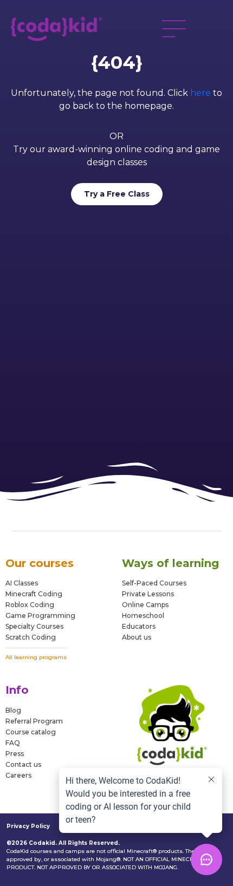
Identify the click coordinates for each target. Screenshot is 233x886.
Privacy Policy (28, 826)
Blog (13, 710)
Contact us (23, 764)
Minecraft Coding (33, 594)
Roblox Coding (29, 605)
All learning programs (36, 657)
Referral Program (34, 721)
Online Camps (145, 605)
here (200, 93)
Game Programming (40, 615)
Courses (49, 626)
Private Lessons (148, 594)
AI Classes (21, 583)
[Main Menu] (174, 29)
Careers (18, 775)
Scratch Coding (30, 637)
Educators (139, 626)
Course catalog (30, 732)
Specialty (20, 626)
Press (14, 754)
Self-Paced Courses (154, 583)
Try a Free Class (117, 194)
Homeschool (143, 615)
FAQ (12, 743)
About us (136, 637)
